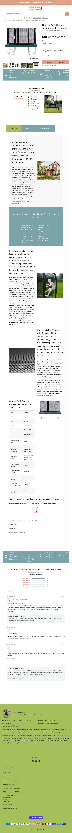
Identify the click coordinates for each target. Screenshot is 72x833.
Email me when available (55, 62)
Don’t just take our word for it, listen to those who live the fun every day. (35, 92)
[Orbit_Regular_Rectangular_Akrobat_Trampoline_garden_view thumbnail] (5, 65)
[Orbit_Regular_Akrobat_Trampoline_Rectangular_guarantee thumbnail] (11, 65)
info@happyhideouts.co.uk (13, 788)
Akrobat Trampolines (52, 31)
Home (4, 20)
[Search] (67, 14)
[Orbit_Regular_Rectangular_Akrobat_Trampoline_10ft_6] (36, 65)
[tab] (13, 128)
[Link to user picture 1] (11, 662)
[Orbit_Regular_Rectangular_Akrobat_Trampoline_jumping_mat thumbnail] (24, 65)
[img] (36, 90)
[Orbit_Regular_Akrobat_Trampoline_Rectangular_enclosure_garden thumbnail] (30, 65)
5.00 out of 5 (40, 573)
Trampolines (11, 20)
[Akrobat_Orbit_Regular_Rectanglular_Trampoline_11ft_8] (18, 65)
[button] (46, 65)
